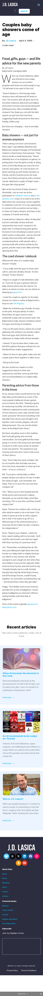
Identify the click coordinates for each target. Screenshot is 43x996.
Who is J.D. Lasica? (13, 799)
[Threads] (12, 856)
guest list (18, 292)
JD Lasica (11, 40)
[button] (39, 5)
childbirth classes (23, 195)
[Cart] (15, 11)
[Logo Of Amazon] (18, 863)
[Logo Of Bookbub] (24, 863)
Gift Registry (18, 303)
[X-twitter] (18, 856)
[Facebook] (30, 856)
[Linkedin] (24, 856)
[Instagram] (36, 856)
